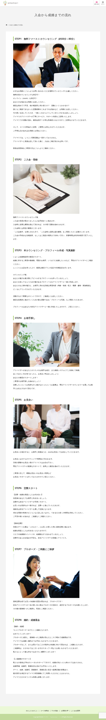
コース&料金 (44, 711)
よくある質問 (75, 711)
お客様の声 (64, 711)
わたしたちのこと (32, 711)
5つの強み (55, 711)
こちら (27, 91)
